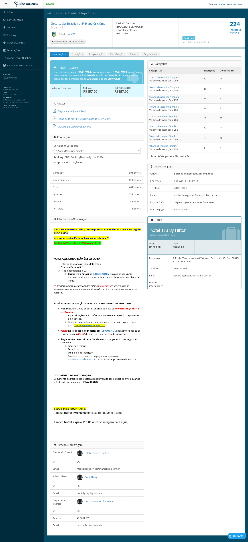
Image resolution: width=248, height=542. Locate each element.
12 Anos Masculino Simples (164, 77)
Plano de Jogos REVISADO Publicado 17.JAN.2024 (84, 118)
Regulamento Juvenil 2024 (72, 111)
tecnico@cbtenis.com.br (89, 325)
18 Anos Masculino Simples (164, 106)
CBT (73, 34)
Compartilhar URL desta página (69, 41)
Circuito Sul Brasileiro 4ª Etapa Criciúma (76, 13)
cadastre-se (236, 4)
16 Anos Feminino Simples (163, 136)
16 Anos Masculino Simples (164, 96)
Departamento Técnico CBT (99, 501)
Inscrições (77, 54)
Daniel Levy (91, 477)
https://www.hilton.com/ (163, 235)
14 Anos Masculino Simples (164, 87)
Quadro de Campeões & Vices (74, 126)
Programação (96, 54)
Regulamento (151, 54)
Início (49, 13)
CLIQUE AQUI (100, 274)
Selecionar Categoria (66, 145)
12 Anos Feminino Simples (163, 116)
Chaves (133, 54)
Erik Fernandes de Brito (97, 453)
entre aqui (219, 4)
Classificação (116, 54)
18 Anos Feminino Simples (163, 145)
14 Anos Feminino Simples (163, 126)
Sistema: (6, 74)
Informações (59, 54)
